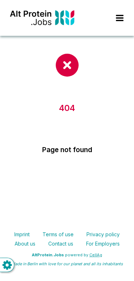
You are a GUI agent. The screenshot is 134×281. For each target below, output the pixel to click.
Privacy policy (103, 234)
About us (25, 244)
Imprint (22, 234)
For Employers (103, 244)
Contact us (60, 244)
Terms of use (58, 234)
